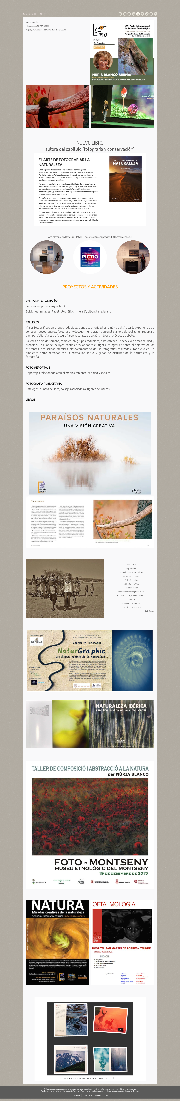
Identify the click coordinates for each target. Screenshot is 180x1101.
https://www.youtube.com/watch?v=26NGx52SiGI (46, 30)
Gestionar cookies (101, 1095)
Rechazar (88, 1095)
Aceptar (77, 1095)
